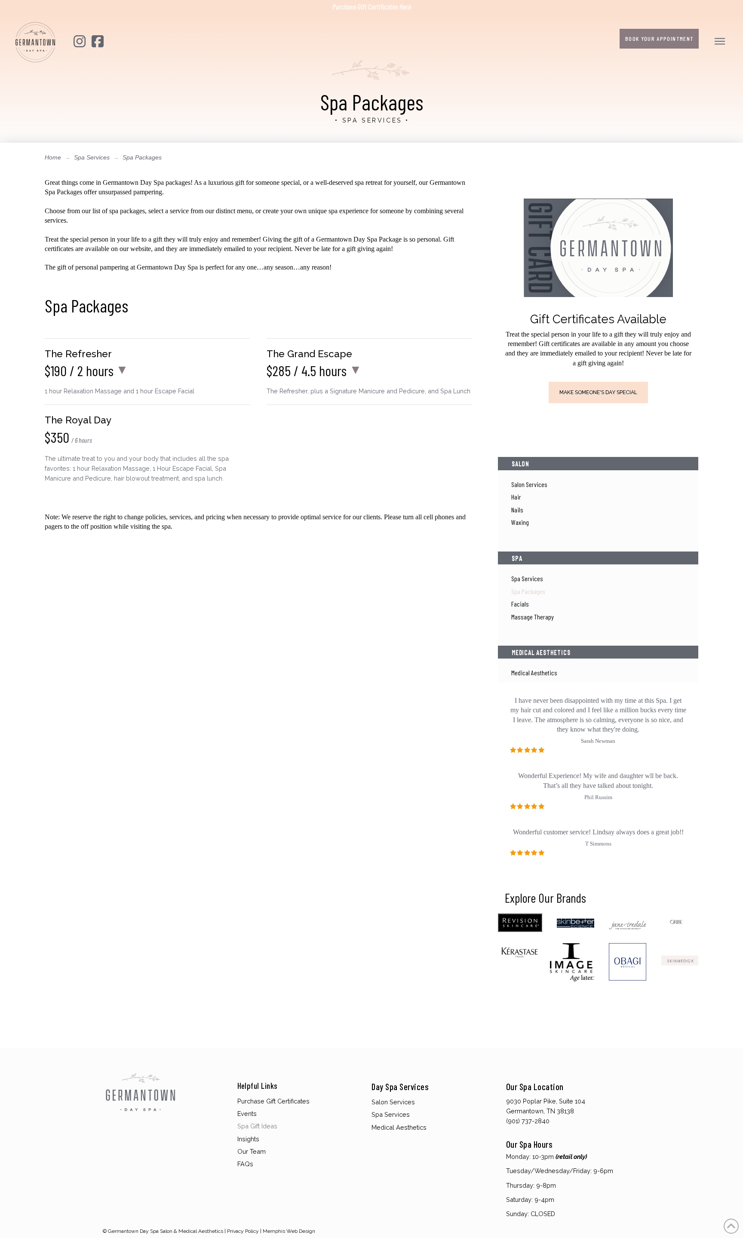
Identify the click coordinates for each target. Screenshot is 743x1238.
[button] (720, 41)
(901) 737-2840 (528, 1121)
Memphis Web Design (289, 1231)
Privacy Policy (243, 1231)
